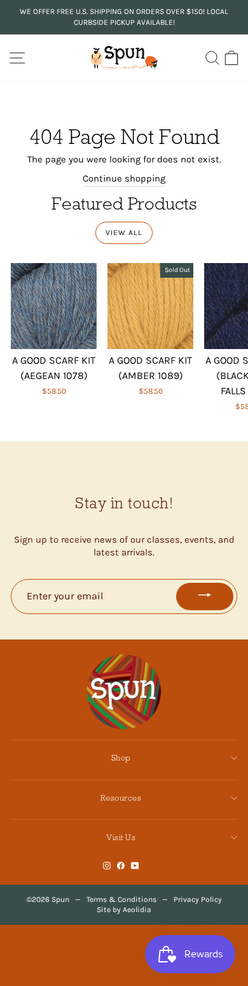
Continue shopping (124, 178)
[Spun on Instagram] (107, 866)
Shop (121, 757)
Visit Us (120, 837)
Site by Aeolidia (124, 909)
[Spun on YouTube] (135, 866)
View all (124, 232)
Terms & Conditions (121, 899)
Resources (121, 798)
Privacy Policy (198, 899)
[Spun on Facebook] (121, 866)
